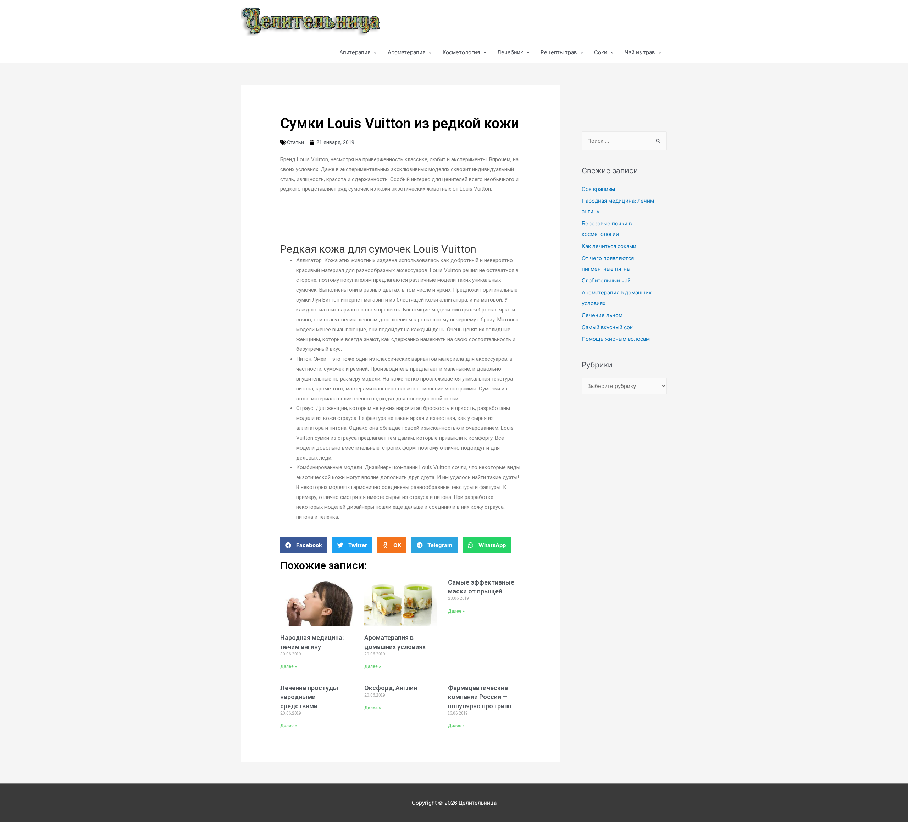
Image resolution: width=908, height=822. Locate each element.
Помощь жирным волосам (616, 339)
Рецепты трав (559, 52)
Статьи (295, 142)
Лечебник (510, 52)
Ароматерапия (406, 52)
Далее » (288, 666)
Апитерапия (354, 52)
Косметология (461, 52)
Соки (600, 52)
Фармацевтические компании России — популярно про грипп (479, 696)
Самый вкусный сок (607, 327)
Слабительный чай (606, 280)
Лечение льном (602, 315)
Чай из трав (640, 52)
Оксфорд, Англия (390, 688)
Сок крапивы (598, 189)
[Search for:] (624, 140)
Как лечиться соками (609, 246)
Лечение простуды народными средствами (309, 696)
